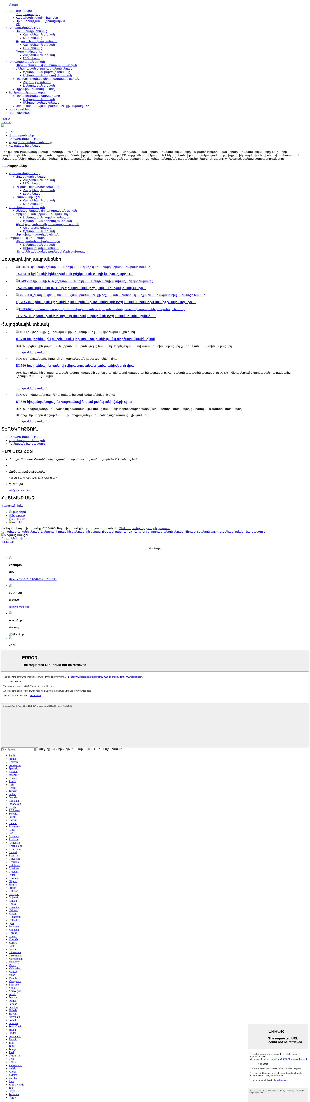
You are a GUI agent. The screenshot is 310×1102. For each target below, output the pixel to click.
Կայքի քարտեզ (158, 528)
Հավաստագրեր (28, 14)
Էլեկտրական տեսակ (39, 85)
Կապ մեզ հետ (19, 112)
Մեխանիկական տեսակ (41, 102)
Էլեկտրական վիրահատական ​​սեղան (44, 68)
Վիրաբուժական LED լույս (204, 531)
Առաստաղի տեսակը (31, 31)
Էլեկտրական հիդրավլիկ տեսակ (47, 75)
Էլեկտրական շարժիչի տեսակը (46, 71)
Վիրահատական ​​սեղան (27, 61)
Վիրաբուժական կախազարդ (38, 95)
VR (18, 24)
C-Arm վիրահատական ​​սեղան (161, 531)
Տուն (12, 132)
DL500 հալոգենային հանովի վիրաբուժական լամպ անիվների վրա (75, 365)
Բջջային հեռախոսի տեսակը (37, 41)
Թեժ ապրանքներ (132, 528)
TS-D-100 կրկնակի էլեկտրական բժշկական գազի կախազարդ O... (74, 274)
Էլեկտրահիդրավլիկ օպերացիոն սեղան (71, 531)
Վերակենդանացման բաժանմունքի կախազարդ (52, 106)
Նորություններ (19, 109)
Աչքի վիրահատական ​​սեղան (37, 89)
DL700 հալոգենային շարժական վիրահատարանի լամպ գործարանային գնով (85, 339)
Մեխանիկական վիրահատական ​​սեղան (46, 65)
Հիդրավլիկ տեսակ (37, 82)
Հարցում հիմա (12, 505)
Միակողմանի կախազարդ (245, 531)
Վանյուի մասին (20, 10)
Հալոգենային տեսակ (39, 34)
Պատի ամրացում (29, 51)
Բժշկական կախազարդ (27, 92)
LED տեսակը (32, 37)
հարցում (22, 352)
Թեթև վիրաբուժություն (119, 531)
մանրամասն (38, 352)
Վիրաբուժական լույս (24, 27)
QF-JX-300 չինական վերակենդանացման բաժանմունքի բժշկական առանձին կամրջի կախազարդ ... (106, 302)
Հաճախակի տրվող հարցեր (37, 17)
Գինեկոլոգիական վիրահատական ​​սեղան (47, 78)
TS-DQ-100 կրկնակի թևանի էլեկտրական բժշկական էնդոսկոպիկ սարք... (81, 288)
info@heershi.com (19, 490)
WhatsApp (7, 541)
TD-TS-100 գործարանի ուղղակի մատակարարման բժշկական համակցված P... (86, 316)
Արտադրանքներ (21, 135)
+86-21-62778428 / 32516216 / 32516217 (33, 579)
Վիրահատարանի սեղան (20, 531)
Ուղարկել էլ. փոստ (15, 538)
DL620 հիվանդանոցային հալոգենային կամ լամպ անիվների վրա (74, 402)
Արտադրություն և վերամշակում (40, 21)
